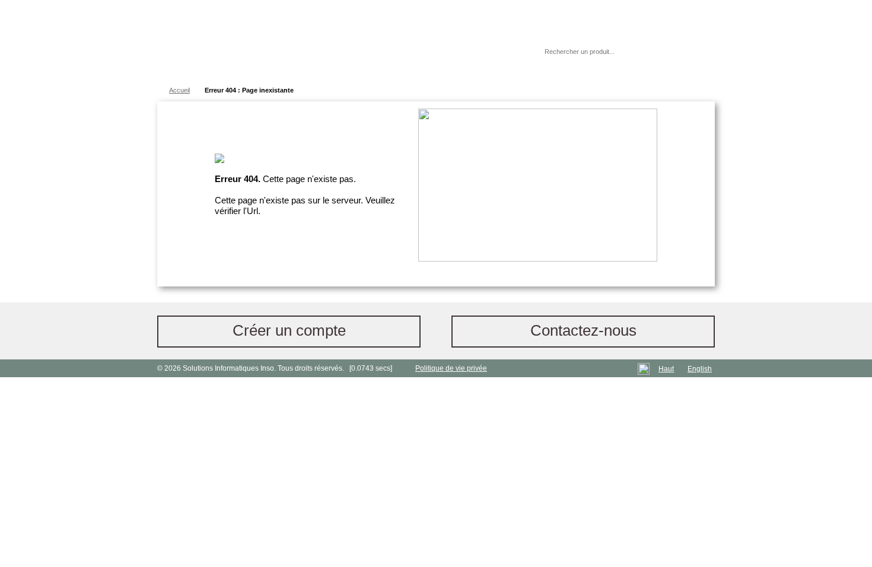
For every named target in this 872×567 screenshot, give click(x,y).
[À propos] (500, 52)
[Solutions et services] (332, 41)
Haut (666, 369)
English (700, 369)
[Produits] (435, 41)
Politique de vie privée (451, 368)
